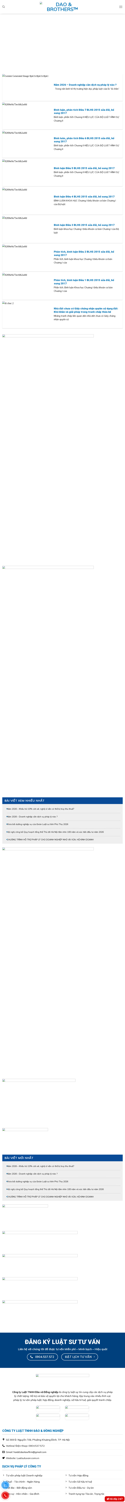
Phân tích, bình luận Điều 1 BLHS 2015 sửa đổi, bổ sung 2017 (84, 282)
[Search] (3, 7)
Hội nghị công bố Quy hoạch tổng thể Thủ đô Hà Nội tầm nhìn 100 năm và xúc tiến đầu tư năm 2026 (55, 832)
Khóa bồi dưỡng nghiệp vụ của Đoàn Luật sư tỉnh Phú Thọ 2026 (37, 824)
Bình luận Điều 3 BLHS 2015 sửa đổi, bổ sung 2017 (84, 224)
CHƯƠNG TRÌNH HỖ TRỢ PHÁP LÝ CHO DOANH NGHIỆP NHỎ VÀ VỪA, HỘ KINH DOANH (50, 839)
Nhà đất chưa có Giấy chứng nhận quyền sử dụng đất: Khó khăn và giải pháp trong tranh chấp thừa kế (86, 310)
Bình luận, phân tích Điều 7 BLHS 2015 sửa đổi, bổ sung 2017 (84, 111)
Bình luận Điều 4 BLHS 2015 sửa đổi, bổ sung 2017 (84, 196)
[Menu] (121, 6)
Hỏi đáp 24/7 (116, 1498)
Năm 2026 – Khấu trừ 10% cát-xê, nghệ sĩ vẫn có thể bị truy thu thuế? (40, 809)
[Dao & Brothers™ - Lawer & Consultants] (62, 7)
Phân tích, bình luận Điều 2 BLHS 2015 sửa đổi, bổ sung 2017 (84, 253)
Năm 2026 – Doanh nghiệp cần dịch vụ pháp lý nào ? (85, 84)
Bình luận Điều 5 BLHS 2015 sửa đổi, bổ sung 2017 (84, 168)
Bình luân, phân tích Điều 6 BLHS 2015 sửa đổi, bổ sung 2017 (84, 140)
